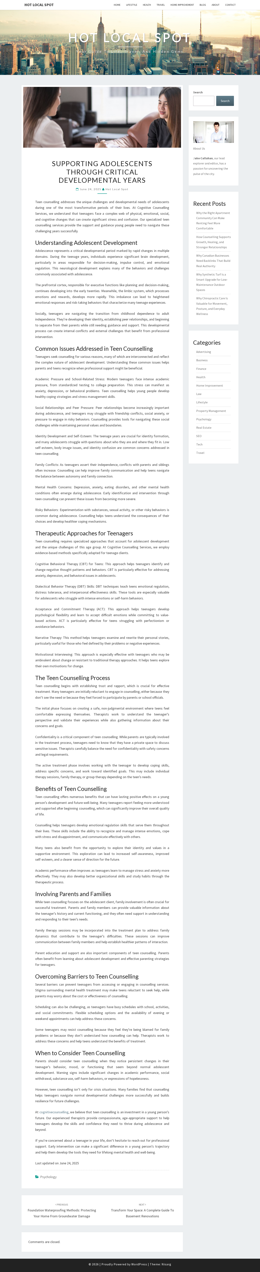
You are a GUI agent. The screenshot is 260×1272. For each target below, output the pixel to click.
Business (202, 360)
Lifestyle (131, 4)
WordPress (139, 1264)
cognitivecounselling (54, 1112)
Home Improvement (182, 4)
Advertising (203, 352)
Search (198, 92)
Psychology (48, 1177)
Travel (161, 4)
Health (147, 4)
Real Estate (203, 427)
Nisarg (166, 1264)
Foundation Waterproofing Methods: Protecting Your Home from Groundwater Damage (62, 1210)
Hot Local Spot (39, 4)
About (215, 4)
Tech (199, 444)
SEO (199, 436)
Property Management (211, 411)
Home (117, 4)
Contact (230, 4)
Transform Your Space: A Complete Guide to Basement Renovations (142, 1210)
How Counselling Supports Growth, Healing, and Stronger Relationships (213, 242)
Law (198, 394)
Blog (203, 4)
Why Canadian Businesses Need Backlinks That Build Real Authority (213, 261)
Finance (201, 369)
